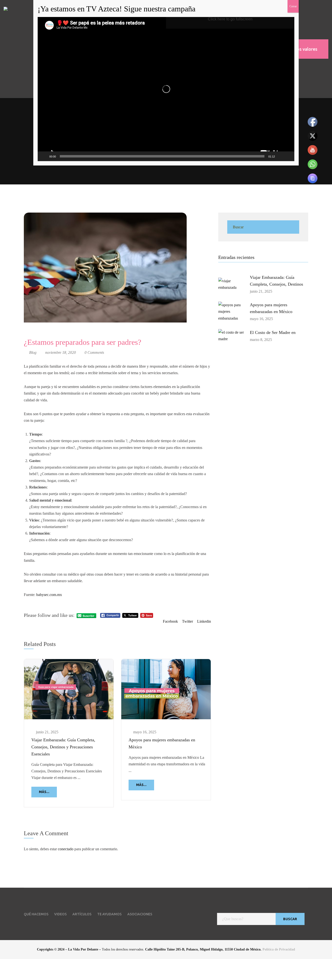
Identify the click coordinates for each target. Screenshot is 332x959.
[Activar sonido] (280, 156)
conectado (65, 849)
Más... (44, 792)
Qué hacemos (36, 914)
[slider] (162, 156)
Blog (32, 352)
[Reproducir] (44, 156)
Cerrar (293, 6)
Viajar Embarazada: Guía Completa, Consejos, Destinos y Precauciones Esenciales (63, 746)
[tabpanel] (68, 733)
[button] (300, 49)
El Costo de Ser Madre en (273, 332)
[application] (166, 89)
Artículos (81, 914)
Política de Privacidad (278, 949)
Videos (60, 914)
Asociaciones (139, 914)
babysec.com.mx (49, 595)
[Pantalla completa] (288, 156)
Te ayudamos (109, 914)
